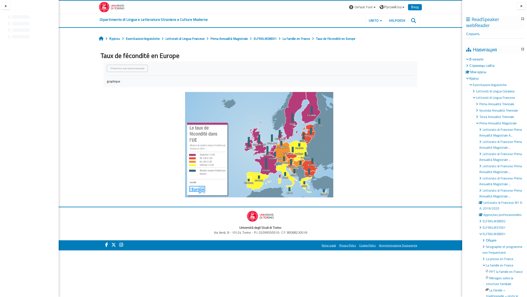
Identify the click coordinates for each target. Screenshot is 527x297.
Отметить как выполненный (127, 68)
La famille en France (499, 265)
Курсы (474, 78)
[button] (363, 7)
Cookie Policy (367, 245)
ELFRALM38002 (494, 221)
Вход (415, 7)
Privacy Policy (347, 245)
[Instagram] (121, 244)
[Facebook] (107, 244)
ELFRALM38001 (494, 233)
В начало (476, 59)
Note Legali (329, 245)
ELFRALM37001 (494, 227)
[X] (114, 244)
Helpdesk (397, 20)
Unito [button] (374, 20)
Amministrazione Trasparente (398, 245)
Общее (491, 240)
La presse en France (499, 258)
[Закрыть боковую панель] (521, 6)
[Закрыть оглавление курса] (5, 6)
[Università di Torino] (112, 6)
